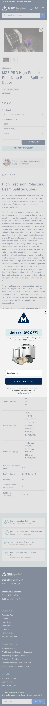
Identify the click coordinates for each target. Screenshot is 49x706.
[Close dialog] (45, 311)
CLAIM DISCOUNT (23, 381)
